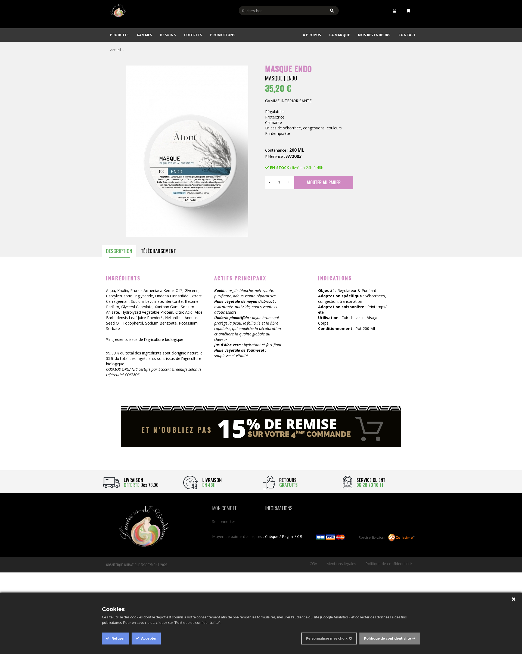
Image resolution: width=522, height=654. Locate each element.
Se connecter (223, 521)
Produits (119, 35)
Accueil (115, 50)
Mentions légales (341, 563)
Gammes (144, 35)
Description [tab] (119, 250)
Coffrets (193, 35)
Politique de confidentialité (388, 563)
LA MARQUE (339, 35)
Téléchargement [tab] (158, 250)
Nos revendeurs (374, 35)
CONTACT (407, 35)
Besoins (168, 35)
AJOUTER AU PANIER (324, 182)
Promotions (222, 35)
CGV (313, 563)
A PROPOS (312, 35)
